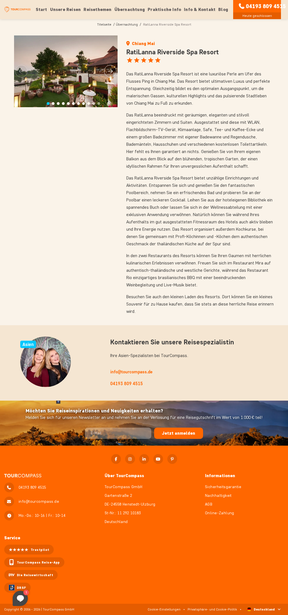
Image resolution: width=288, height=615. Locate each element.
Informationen (220, 475)
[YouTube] (158, 459)
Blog (223, 9)
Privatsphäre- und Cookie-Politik (212, 609)
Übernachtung (127, 24)
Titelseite (104, 24)
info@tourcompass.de (131, 371)
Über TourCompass (124, 475)
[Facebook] (116, 459)
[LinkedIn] (144, 459)
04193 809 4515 (266, 6)
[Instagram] (130, 459)
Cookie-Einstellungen (164, 609)
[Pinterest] (172, 459)
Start (41, 9)
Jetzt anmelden (178, 433)
